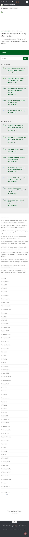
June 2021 (5, 405)
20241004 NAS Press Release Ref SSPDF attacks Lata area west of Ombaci (16, 201)
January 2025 (6, 331)
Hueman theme (22, 529)
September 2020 (7, 437)
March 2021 (5, 415)
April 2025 (5, 320)
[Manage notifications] (25, 533)
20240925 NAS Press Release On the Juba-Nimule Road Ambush (17, 178)
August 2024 (6, 348)
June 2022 (5, 391)
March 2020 (5, 458)
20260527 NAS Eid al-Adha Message (17, 111)
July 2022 (5, 387)
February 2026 (6, 299)
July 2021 (5, 401)
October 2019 (6, 476)
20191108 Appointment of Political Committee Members (16, 158)
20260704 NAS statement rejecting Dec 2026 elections (16, 101)
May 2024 (5, 359)
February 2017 (6, 486)
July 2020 (5, 444)
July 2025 (5, 313)
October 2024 (6, 341)
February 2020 (6, 461)
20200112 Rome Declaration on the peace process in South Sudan (16, 168)
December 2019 (6, 469)
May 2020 (5, 451)
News (9, 31)
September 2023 (7, 377)
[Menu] (27, 2)
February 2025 (6, 327)
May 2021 (5, 408)
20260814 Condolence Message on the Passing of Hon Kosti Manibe (16, 69)
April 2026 (5, 292)
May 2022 (5, 394)
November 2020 (6, 430)
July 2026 (5, 285)
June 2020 (5, 447)
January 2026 (6, 302)
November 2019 (6, 472)
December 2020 (6, 426)
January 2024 (6, 373)
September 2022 (7, 380)
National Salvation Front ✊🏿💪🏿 (10, 2)
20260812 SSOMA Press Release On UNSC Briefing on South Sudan (16, 79)
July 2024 (5, 352)
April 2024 (5, 362)
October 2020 (6, 433)
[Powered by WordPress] (9, 529)
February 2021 (6, 419)
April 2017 (5, 483)
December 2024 (6, 334)
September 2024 (7, 345)
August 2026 (6, 281)
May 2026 (5, 288)
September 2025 (7, 309)
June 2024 (5, 355)
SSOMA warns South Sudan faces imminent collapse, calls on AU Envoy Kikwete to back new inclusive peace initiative (14, 254)
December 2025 (6, 306)
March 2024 (5, 366)
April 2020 (5, 454)
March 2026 (5, 295)
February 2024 (6, 369)
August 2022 (6, 384)
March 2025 (5, 323)
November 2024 (6, 338)
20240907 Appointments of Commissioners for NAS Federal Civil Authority (17, 189)
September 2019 (7, 479)
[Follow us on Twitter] (24, 52)
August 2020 (6, 440)
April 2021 (5, 412)
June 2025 (5, 316)
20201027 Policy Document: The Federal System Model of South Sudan (16, 127)
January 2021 (6, 423)
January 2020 (6, 465)
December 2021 (6, 398)
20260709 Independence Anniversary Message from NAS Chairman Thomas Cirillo (17, 90)
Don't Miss (4, 31)
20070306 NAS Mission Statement (16, 149)
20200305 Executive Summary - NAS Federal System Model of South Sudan (17, 139)
